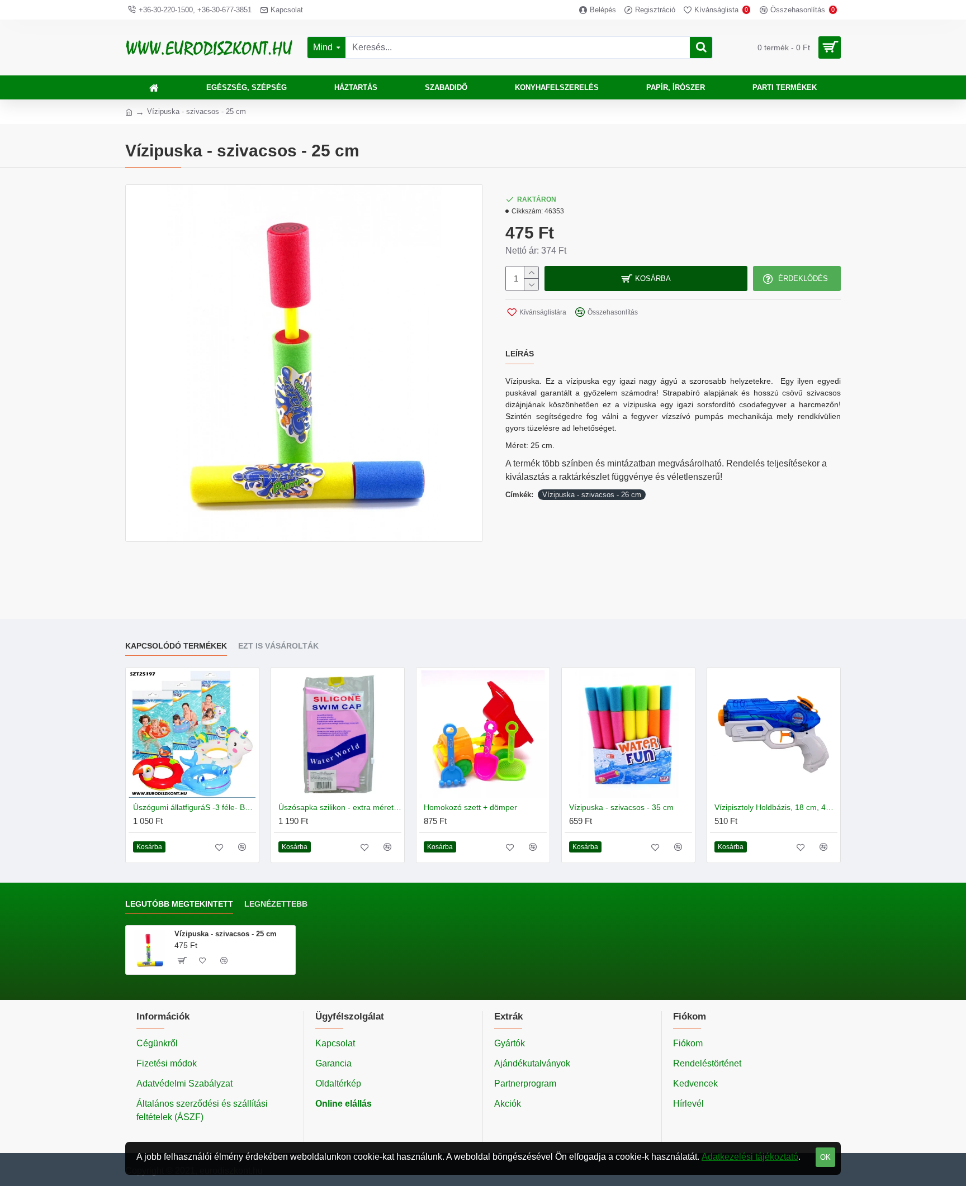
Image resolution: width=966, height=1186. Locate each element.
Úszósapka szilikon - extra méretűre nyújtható (339, 807)
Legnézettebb (275, 903)
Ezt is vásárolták (278, 645)
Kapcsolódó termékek (176, 645)
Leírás (519, 353)
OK (825, 1157)
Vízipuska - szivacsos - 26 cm (591, 494)
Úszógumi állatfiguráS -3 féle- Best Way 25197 (194, 807)
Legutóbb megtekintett (179, 903)
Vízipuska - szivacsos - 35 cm (621, 807)
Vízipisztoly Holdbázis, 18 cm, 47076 (775, 807)
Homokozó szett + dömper (470, 807)
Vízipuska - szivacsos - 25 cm (225, 934)
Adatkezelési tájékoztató (750, 1156)
